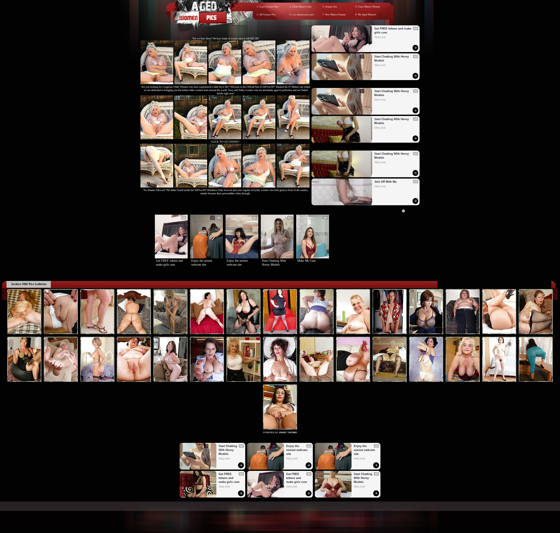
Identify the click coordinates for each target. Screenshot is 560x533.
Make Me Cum (306, 260)
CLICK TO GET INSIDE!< (225, 141)
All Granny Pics (267, 14)
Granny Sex (331, 6)
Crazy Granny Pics (268, 6)
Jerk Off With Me (385, 181)
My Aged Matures (367, 14)
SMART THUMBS (288, 432)
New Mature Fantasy (335, 14)
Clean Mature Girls (301, 6)
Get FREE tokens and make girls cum (393, 30)
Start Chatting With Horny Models (392, 58)
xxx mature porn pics (303, 14)
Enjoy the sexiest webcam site (202, 262)
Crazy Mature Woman (369, 6)
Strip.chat (379, 37)
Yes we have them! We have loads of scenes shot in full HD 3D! (225, 38)
